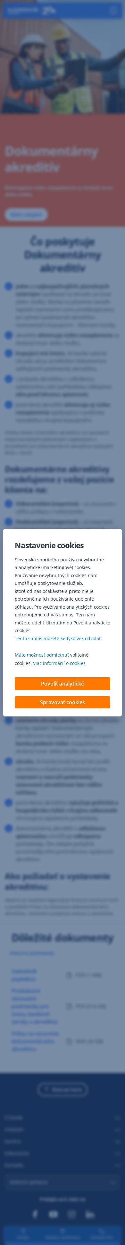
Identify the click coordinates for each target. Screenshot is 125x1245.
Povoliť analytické (62, 683)
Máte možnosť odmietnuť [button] (42, 655)
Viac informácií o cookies (59, 663)
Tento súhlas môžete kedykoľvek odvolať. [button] (58, 638)
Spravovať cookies (62, 702)
